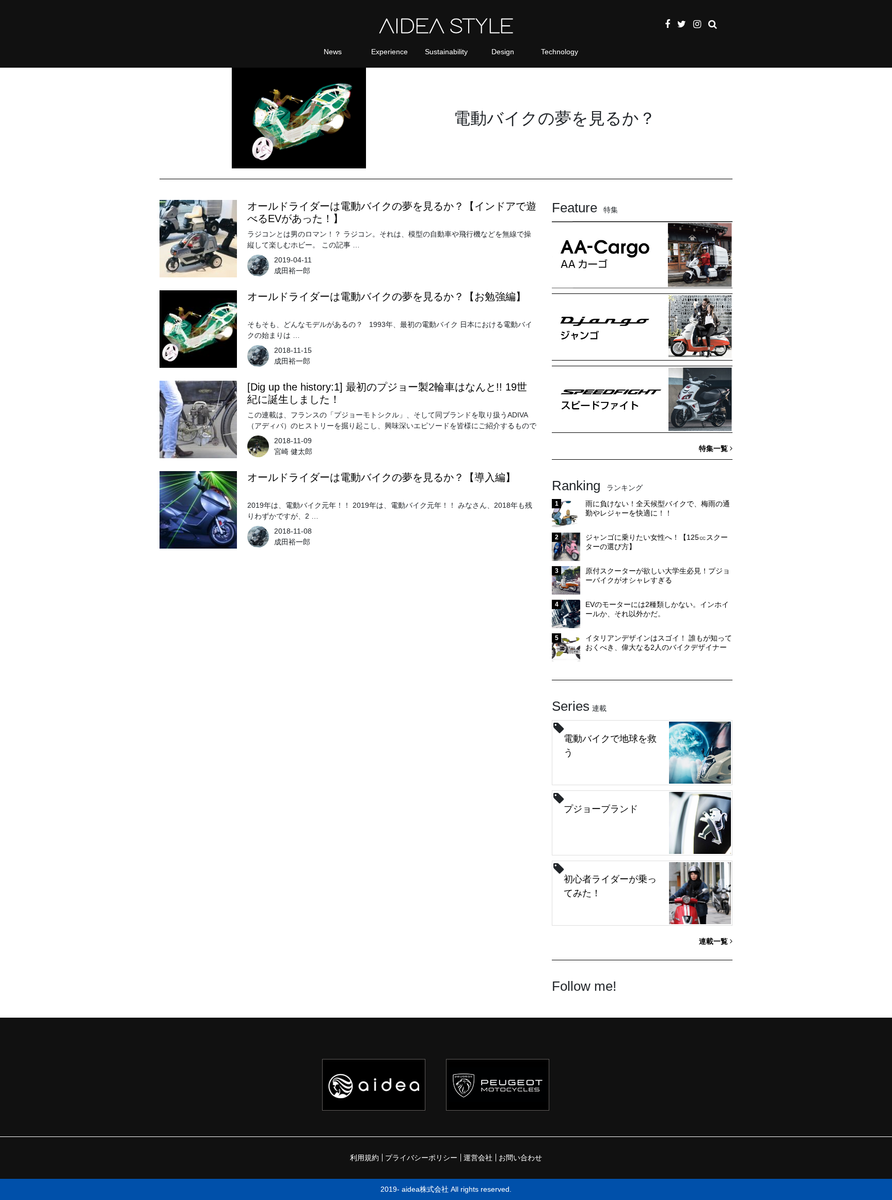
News (333, 52)
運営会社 (478, 1158)
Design (502, 52)
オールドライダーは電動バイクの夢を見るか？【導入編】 (381, 477)
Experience (389, 52)
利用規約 (364, 1158)
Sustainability (446, 52)
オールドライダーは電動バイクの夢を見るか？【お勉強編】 (386, 296)
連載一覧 (714, 941)
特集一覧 (714, 448)
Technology (559, 52)
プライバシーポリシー (421, 1158)
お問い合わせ (520, 1158)
